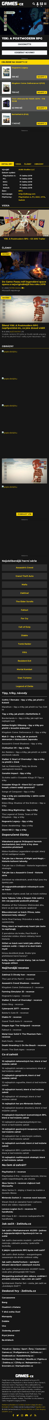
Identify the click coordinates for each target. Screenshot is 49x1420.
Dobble (5, 1321)
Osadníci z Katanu (11, 1307)
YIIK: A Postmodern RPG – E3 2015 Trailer (24, 239)
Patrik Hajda (15, 288)
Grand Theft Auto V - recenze (17, 1021)
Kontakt (5, 1407)
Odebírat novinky (24, 52)
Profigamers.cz (21, 1352)
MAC (38, 197)
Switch (22, 200)
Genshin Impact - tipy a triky (16, 773)
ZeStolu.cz (35, 1352)
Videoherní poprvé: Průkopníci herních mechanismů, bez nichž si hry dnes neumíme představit (22, 844)
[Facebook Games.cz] (13, 1415)
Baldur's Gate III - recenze (15, 1013)
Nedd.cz (20, 1359)
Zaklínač (24, 593)
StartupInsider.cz (24, 1366)
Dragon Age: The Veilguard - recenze (21, 1025)
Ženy (31, 1349)
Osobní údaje (30, 1405)
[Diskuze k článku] (23, 332)
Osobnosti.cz (8, 1356)
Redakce (13, 1405)
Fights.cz (42, 1359)
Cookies (21, 1405)
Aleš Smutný (15, 332)
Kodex (39, 1405)
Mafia (24, 584)
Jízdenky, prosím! (11, 1331)
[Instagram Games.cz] (22, 1415)
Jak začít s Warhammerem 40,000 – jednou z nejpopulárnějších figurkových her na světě (24, 1233)
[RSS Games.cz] (35, 1415)
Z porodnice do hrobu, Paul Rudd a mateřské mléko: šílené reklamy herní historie (21, 936)
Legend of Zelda (24, 686)
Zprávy (16, 1349)
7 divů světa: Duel (11, 1312)
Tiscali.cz (6, 1349)
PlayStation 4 (25, 197)
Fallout (24, 610)
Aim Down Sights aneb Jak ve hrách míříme (24, 894)
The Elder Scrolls (24, 601)
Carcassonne (8, 1298)
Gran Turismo (25, 678)
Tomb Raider (24, 644)
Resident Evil (24, 661)
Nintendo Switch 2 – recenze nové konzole (24, 1198)
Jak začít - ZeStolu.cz (16, 1223)
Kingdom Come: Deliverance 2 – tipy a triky (24, 732)
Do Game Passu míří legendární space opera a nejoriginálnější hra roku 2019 (24, 283)
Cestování (40, 1349)
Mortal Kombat (24, 669)
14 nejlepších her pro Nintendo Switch (21, 1104)
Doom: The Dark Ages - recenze (18, 1049)
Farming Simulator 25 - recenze (18, 992)
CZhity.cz (19, 1362)
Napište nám (40, 1407)
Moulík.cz (31, 1359)
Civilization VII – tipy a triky (16, 748)
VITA (43, 197)
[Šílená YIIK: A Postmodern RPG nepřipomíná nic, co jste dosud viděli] (24, 309)
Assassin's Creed (24, 568)
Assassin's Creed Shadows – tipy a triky (22, 744)
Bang (4, 1302)
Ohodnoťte (24, 44)
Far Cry (24, 618)
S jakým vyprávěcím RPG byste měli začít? (23, 1250)
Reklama (5, 1405)
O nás (11, 1407)
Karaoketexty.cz (25, 1356)
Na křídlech (8, 1340)
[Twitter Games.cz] (18, 1415)
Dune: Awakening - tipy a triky (17, 826)
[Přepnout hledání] (34, 4)
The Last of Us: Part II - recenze (18, 979)
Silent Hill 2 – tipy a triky (14, 830)
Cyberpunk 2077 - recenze (15, 1009)
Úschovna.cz (8, 1359)
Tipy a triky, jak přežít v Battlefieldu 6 (21, 714)
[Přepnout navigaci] (37, 4)
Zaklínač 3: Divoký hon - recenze (18, 975)
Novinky (6, 254)
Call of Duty (25, 627)
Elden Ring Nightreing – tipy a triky (20, 810)
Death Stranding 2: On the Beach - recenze (24, 1045)
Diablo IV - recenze (12, 1017)
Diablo (24, 635)
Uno (4, 1326)
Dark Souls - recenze (12, 1041)
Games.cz (7, 1352)
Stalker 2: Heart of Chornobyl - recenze (22, 1000)
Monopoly (7, 1316)
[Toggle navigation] (45, 4)
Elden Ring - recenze (12, 1004)
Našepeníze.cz (33, 1362)
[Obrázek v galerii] (24, 362)
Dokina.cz (8, 1362)
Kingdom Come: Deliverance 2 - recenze (23, 987)
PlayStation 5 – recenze (14, 1172)
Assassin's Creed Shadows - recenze (21, 983)
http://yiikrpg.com (27, 194)
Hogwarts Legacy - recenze (16, 996)
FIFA (24, 652)
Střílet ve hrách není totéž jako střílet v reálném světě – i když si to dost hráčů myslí (22, 946)
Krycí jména (8, 1335)
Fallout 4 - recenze (11, 1030)
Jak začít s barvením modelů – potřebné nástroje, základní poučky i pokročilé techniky (22, 1243)
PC (33, 197)
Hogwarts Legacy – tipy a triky (17, 821)
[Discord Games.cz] (26, 1415)
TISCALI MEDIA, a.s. (28, 1409)
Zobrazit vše (24, 514)
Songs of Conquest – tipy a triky (18, 792)
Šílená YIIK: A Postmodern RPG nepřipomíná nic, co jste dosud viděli (23, 326)
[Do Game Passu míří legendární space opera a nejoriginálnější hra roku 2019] (24, 265)
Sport (24, 1349)
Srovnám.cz (8, 1366)
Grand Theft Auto (25, 576)
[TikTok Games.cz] (31, 1415)
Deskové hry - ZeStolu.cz (19, 1290)
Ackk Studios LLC (27, 170)
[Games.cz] (12, 4)
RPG (21, 191)
